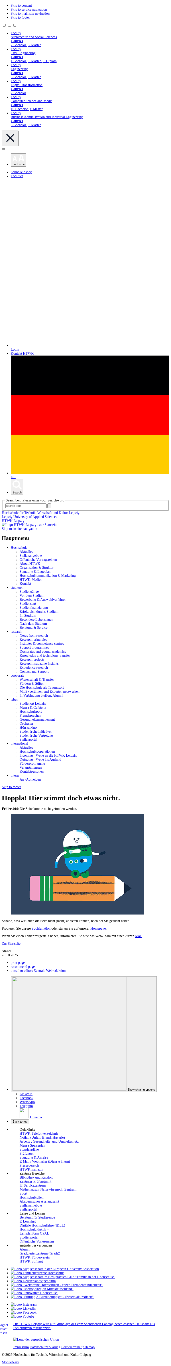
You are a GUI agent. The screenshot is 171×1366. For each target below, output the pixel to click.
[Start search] (49, 505)
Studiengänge (29, 591)
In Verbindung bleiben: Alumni (41, 695)
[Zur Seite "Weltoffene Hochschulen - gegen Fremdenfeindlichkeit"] (57, 1285)
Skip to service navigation (29, 9)
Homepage (98, 928)
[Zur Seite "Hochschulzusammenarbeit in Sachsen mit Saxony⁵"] (34, 1293)
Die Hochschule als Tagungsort (42, 687)
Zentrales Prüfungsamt (35, 1181)
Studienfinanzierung (34, 607)
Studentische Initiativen (36, 731)
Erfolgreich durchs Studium (39, 611)
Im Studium (28, 615)
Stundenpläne (29, 1149)
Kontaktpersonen (32, 771)
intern (15, 775)
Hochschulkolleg (31, 1197)
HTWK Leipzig (13, 521)
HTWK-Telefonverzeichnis (39, 1133)
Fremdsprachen (30, 715)
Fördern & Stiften (32, 683)
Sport (23, 1193)
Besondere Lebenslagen (36, 619)
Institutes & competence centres (42, 643)
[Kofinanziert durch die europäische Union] (36, 1339)
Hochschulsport (31, 711)
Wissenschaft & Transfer (37, 679)
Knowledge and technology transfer (45, 655)
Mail (138, 936)
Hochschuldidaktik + (34, 1229)
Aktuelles (26, 551)
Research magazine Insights (39, 663)
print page (18, 962)
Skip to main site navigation (30, 13)
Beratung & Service (33, 627)
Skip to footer (20, 17)
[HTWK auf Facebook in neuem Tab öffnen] (24, 1312)
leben (14, 699)
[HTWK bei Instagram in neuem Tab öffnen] (24, 1304)
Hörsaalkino (28, 727)
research (16, 631)
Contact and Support (34, 671)
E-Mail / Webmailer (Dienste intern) (45, 1161)
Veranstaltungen (31, 767)
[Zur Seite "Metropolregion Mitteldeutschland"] (42, 1289)
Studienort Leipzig (33, 703)
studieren (17, 587)
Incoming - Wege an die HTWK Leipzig (48, 755)
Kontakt (25, 583)
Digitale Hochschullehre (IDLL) (42, 1225)
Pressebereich (29, 1165)
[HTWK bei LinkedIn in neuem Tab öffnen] (23, 1308)
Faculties (17, 176)
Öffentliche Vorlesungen (37, 1241)
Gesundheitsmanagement (37, 719)
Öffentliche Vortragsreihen (38, 559)
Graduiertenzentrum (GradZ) (40, 1253)
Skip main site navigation (19, 529)
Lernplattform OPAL (34, 1233)
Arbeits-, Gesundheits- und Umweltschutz (49, 1141)
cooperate (17, 675)
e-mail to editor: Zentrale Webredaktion (38, 970)
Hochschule (19, 547)
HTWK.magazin (31, 1169)
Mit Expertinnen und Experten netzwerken (49, 691)
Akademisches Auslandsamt (39, 1201)
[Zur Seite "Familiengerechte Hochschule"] (37, 1273)
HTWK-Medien (31, 579)
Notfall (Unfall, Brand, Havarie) (42, 1137)
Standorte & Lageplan (35, 571)
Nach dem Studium (33, 623)
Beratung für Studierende (37, 1217)
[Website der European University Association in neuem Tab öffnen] (55, 1269)
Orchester (26, 723)
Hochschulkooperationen (37, 751)
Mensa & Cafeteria (33, 707)
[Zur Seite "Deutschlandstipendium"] (33, 1281)
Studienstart (28, 603)
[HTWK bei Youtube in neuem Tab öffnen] (22, 1316)
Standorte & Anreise (34, 1157)
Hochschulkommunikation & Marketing (48, 575)
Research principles (33, 639)
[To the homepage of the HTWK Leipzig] (29, 525)
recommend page (23, 966)
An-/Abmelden (30, 779)
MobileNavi (10, 1362)
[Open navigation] (3, 149)
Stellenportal (28, 739)
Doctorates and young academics (43, 651)
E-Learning (28, 1221)
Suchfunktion (41, 928)
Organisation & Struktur (36, 567)
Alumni (25, 1249)
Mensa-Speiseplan (32, 1145)
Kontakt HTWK (22, 353)
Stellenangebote (31, 555)
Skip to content (21, 5)
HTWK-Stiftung (31, 1261)
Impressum (21, 1347)
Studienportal (29, 1237)
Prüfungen (27, 1153)
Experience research (34, 667)
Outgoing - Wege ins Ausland (40, 759)
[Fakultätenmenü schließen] (10, 138)
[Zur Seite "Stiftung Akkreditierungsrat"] (52, 1297)
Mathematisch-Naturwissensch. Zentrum (48, 1189)
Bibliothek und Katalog (36, 1177)
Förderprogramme (32, 763)
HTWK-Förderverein (35, 1257)
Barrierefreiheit (71, 1347)
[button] (18, 160)
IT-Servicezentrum (33, 1185)
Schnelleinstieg (21, 172)
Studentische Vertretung (36, 735)
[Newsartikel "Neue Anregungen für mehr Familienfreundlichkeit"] (63, 1277)
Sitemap (89, 1347)
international (19, 743)
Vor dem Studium (32, 595)
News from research (34, 635)
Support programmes (34, 647)
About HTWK (30, 563)
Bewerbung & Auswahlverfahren (43, 599)
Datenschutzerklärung (45, 1347)
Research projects (32, 659)
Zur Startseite (11, 943)
